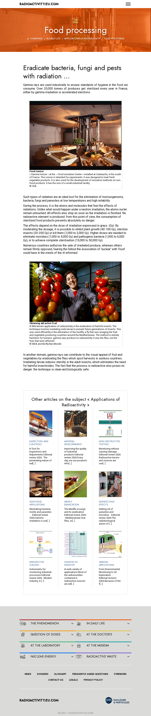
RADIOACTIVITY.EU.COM (81, 713)
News (28, 674)
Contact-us (55, 679)
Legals (73, 679)
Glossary (60, 674)
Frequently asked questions (90, 674)
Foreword (120, 674)
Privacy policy (93, 679)
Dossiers (42, 674)
